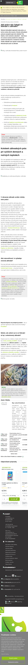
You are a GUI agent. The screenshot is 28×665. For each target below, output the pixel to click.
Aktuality (3, 19)
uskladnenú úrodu (21, 115)
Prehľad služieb (8, 556)
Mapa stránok (8, 564)
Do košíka (13, 499)
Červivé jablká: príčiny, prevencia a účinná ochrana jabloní (15, 445)
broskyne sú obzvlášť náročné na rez (10, 287)
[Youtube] (13, 576)
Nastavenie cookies (13, 662)
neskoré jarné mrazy (6, 268)
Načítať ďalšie (14, 453)
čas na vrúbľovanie (12, 286)
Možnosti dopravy (9, 546)
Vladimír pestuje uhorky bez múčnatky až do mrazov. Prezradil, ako (15, 440)
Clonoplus (25, 483)
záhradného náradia (6, 396)
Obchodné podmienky (10, 550)
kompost (14, 105)
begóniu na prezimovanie (16, 122)
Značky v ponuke (9, 562)
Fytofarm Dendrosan (14, 228)
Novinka (25, 471)
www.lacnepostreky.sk (18, 570)
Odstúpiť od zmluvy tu (10, 554)
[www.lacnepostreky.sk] (8, 576)
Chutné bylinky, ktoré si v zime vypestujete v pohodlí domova (16, 435)
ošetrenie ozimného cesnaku (11, 352)
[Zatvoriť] (1, 7)
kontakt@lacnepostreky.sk (11, 526)
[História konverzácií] (0, 614)
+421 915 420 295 (9, 524)
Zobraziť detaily (5, 654)
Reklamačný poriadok (10, 552)
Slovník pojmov (8, 560)
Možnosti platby (9, 548)
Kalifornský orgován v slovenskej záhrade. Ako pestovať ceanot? (15, 450)
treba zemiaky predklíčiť (10, 340)
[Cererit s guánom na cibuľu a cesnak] (11, 476)
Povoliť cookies (13, 658)
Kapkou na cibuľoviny (7, 248)
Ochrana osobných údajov (11, 558)
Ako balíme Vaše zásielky (11, 544)
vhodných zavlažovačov (11, 281)
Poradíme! (4, 326)
